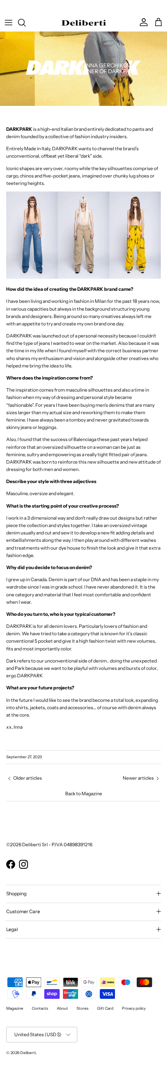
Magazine (14, 1008)
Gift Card (105, 1008)
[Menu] (8, 22)
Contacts (40, 1008)
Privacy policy (134, 1008)
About (62, 1008)
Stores (83, 1008)
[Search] (25, 22)
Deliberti (28, 1052)
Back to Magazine (83, 793)
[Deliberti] (83, 22)
